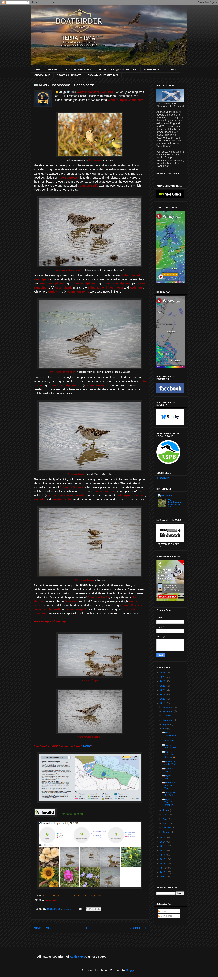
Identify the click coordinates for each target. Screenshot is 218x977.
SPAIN (173, 69)
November (168, 711)
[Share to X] (93, 909)
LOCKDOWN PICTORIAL (79, 69)
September (168, 720)
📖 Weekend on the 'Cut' (169, 763)
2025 (163, 677)
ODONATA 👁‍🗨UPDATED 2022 (103, 75)
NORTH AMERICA (153, 69)
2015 (163, 850)
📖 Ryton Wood (166, 777)
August (166, 724)
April (165, 819)
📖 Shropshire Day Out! (169, 793)
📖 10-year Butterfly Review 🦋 (168, 755)
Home (90, 928)
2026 (163, 672)
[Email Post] (80, 908)
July (165, 728)
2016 (163, 846)
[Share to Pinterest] (99, 909)
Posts (163, 911)
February (168, 827)
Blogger (131, 970)
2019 (163, 703)
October (167, 715)
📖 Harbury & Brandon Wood (169, 785)
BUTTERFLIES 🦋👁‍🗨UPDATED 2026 (118, 69)
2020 (163, 699)
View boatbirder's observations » (174, 503)
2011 (162, 868)
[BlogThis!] (90, 909)
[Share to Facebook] (96, 909)
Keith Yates (77, 956)
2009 (163, 876)
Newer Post (43, 928)
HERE (87, 746)
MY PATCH (53, 69)
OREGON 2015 (42, 75)
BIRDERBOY (162, 478)
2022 (163, 690)
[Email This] (87, 909)
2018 (163, 837)
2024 (163, 681)
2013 (163, 859)
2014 (163, 855)
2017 (163, 842)
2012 (163, 863)
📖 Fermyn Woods (167, 770)
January (167, 832)
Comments (166, 916)
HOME (37, 69)
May (165, 814)
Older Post (138, 928)
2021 (163, 694)
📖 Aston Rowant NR (169, 746)
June (165, 810)
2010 (163, 872)
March (166, 823)
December (168, 707)
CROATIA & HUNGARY (69, 75)
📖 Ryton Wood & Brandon (167, 802)
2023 (163, 685)
